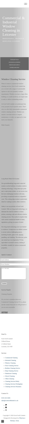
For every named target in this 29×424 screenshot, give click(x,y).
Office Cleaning (9, 378)
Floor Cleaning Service (11, 365)
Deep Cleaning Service (11, 371)
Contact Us (4, 312)
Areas (17, 420)
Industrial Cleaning (10, 360)
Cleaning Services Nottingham (14, 384)
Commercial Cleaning (11, 357)
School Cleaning (10, 376)
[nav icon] (25, 4)
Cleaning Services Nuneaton (13, 386)
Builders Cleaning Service (12, 368)
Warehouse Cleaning (11, 373)
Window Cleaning (10, 363)
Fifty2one (22, 418)
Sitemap (12, 420)
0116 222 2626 (5, 398)
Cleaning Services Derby (12, 381)
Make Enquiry (5, 125)
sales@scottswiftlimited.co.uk (9, 400)
